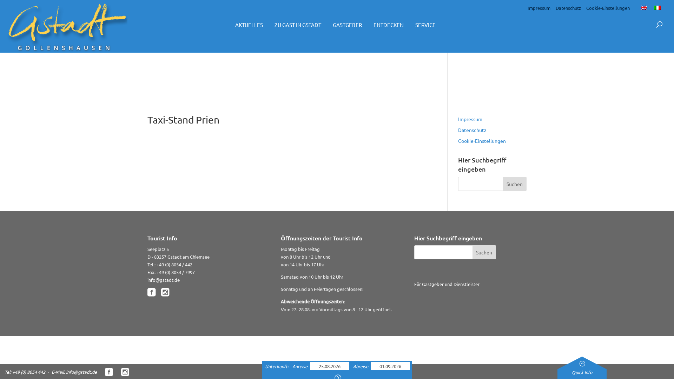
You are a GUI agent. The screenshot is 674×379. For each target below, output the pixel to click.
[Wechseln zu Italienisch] (657, 7)
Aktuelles (249, 24)
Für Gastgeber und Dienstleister (447, 284)
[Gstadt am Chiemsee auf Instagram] (165, 292)
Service (425, 24)
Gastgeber (347, 24)
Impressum (539, 8)
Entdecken (389, 24)
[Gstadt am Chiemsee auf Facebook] (151, 292)
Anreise (300, 366)
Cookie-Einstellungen (608, 8)
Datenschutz (568, 8)
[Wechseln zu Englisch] (644, 7)
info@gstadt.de (163, 280)
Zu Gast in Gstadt (298, 24)
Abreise (361, 366)
